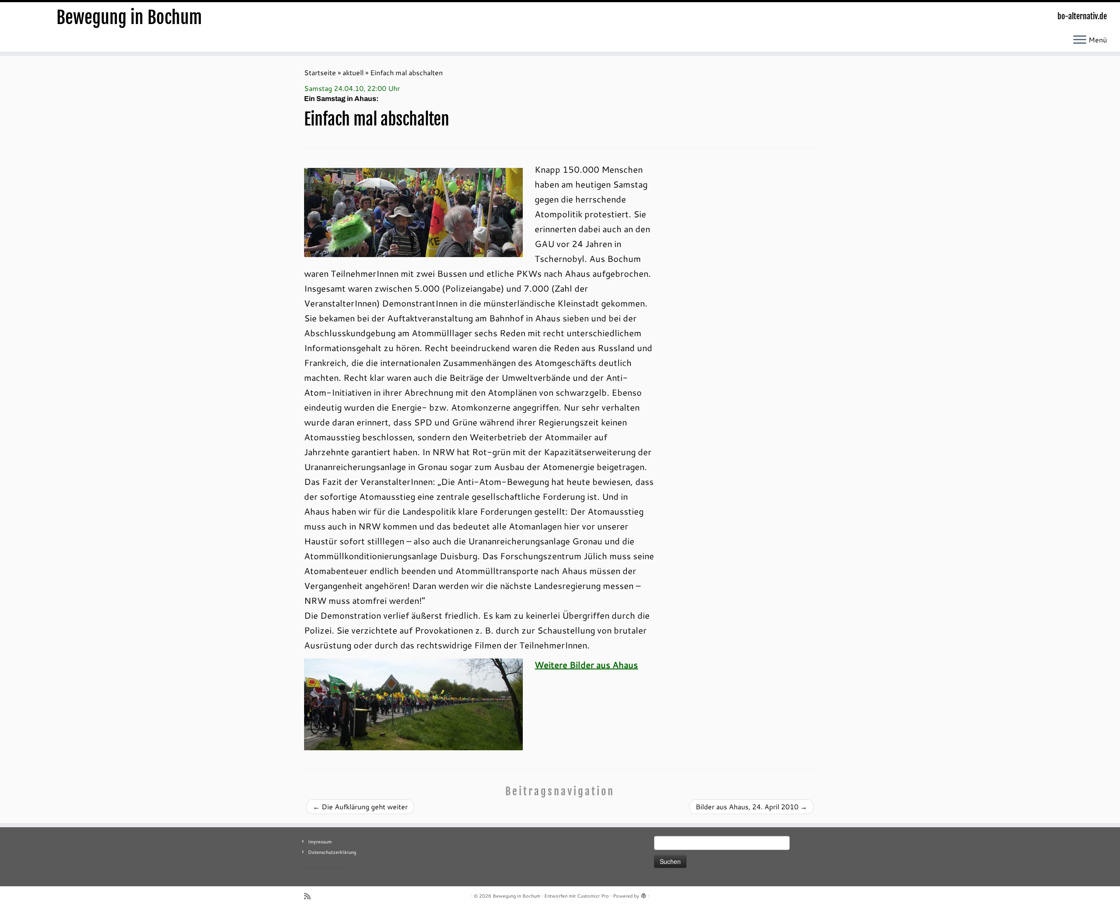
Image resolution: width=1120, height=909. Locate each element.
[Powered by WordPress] (643, 894)
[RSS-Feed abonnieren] (310, 896)
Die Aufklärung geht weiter (360, 806)
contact (336, 867)
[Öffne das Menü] (1079, 40)
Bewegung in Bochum (129, 17)
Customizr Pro (593, 895)
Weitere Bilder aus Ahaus (586, 664)
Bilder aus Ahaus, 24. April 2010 (751, 806)
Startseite (320, 72)
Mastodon (315, 867)
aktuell (353, 72)
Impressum (320, 841)
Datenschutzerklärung (332, 852)
